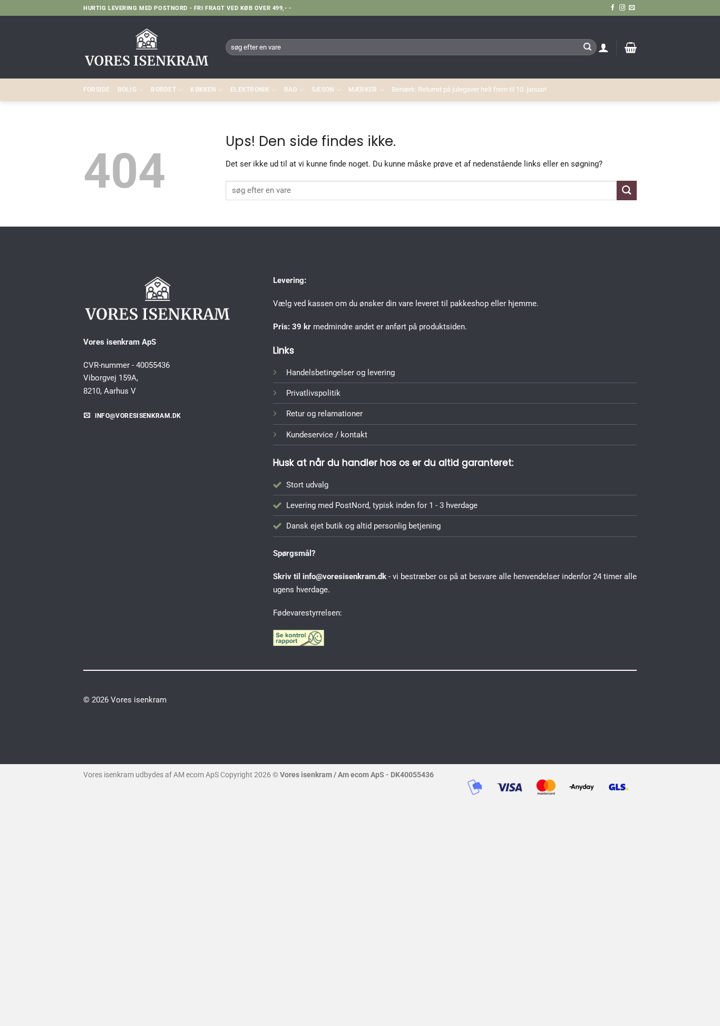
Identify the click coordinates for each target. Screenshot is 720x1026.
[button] (603, 47)
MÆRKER (362, 89)
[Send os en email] (632, 8)
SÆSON (323, 89)
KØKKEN (203, 89)
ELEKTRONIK (249, 89)
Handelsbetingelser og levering (340, 372)
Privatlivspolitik (313, 393)
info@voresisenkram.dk (344, 576)
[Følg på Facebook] (613, 8)
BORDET (163, 89)
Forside (96, 89)
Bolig (127, 89)
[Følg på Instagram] (622, 8)
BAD (290, 89)
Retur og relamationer (324, 413)
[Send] (587, 46)
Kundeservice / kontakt (326, 434)
